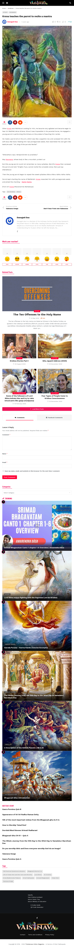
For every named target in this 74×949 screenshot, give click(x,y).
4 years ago (25, 22)
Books (37, 311)
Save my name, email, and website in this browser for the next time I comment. (32, 471)
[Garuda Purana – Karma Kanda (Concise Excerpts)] (37, 626)
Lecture (54, 358)
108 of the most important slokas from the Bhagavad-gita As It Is (30, 820)
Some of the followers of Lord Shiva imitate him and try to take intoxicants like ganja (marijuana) (19, 398)
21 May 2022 (35, 318)
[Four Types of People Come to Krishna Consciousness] (55, 381)
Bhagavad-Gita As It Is (35, 871)
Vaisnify (30, 895)
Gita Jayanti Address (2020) (54, 361)
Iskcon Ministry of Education (37, 901)
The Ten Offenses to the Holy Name (37, 314)
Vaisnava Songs (9, 854)
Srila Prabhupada (19, 393)
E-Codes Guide (35, 905)
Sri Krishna (11, 191)
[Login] (7, 2)
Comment (6, 435)
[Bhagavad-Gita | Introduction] (37, 776)
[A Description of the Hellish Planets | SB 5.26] (37, 726)
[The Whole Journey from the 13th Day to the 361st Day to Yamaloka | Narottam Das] (37, 676)
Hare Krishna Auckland (35, 897)
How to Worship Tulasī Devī (14, 825)
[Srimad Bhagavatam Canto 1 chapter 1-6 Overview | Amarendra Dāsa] (37, 526)
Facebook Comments (55, 417)
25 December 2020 (55, 364)
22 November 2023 (55, 401)
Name (5, 454)
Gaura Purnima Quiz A (11, 859)
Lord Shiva (38, 874)
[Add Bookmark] (69, 122)
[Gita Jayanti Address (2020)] (55, 346)
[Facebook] (17, 231)
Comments (20, 417)
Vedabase (13, 12)
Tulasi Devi (55, 878)
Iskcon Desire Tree (34, 899)
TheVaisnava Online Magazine (34, 944)
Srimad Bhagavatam (43, 878)
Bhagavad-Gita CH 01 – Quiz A (15, 836)
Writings (55, 393)
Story (5, 12)
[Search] (70, 2)
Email (4, 462)
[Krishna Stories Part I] (19, 346)
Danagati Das (12, 22)
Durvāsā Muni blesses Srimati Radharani (19, 830)
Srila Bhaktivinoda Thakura (11, 878)
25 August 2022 (20, 364)
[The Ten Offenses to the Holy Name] (37, 293)
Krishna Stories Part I (19, 361)
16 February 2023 (20, 403)
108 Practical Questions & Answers (14, 871)
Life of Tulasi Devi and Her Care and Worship (17, 874)
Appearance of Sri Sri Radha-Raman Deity (20, 814)
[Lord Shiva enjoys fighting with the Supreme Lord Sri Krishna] (37, 576)
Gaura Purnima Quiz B (11, 809)
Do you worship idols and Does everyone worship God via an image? (31, 848)
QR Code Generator (37, 907)
